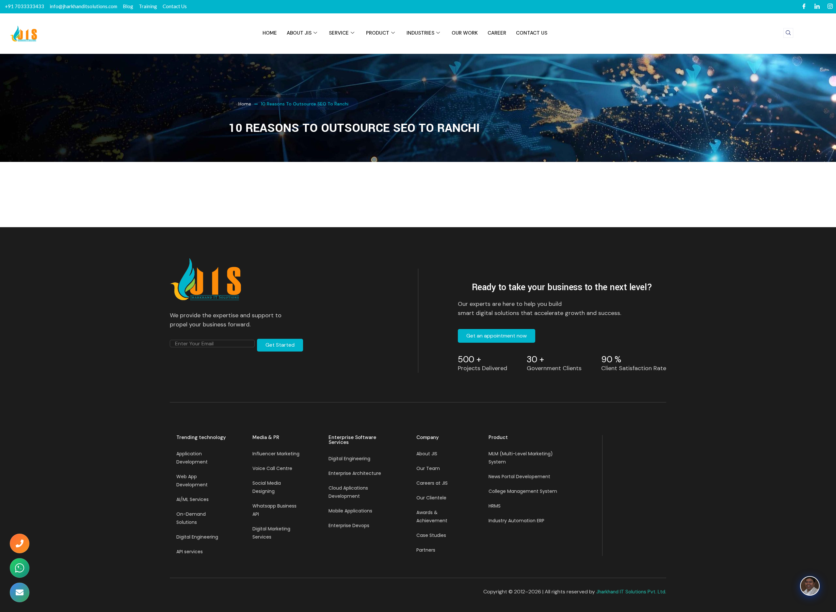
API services (189, 551)
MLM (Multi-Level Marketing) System (521, 457)
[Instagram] (830, 7)
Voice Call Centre (272, 468)
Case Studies (431, 535)
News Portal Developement (519, 476)
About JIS (299, 33)
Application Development (192, 457)
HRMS (495, 506)
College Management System (523, 491)
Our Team (428, 468)
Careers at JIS (432, 483)
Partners (425, 550)
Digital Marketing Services (271, 533)
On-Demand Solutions (191, 518)
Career (497, 33)
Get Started (280, 344)
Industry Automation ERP (516, 520)
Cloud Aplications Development (348, 492)
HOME (270, 33)
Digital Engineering (197, 537)
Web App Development (192, 480)
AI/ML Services (192, 499)
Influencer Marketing (275, 453)
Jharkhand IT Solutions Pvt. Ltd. (631, 591)
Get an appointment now (496, 335)
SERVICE (339, 33)
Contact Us (531, 33)
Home (244, 104)
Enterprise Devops (349, 525)
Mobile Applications (350, 511)
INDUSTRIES (420, 33)
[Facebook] (804, 7)
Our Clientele (431, 497)
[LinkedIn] (817, 7)
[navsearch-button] (788, 33)
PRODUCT (377, 33)
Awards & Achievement (431, 516)
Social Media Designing (266, 487)
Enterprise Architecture (355, 473)
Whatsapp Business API (274, 510)
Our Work (465, 33)
